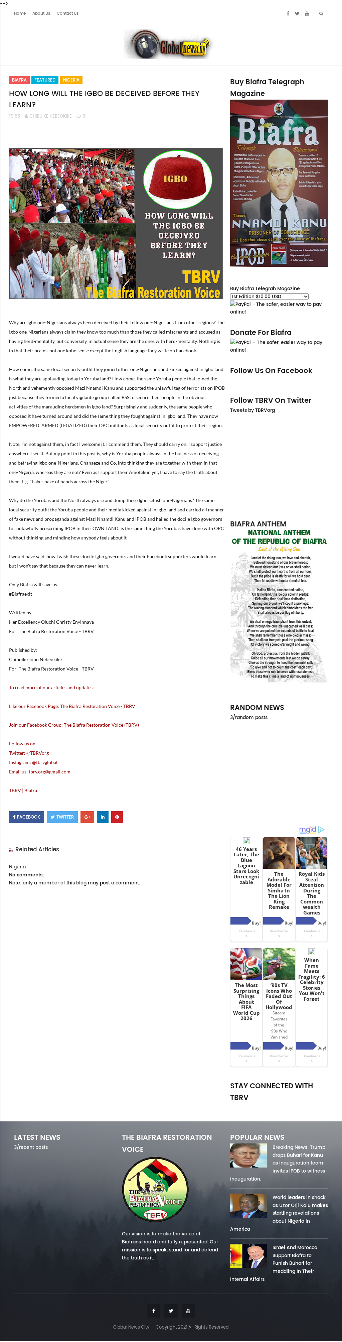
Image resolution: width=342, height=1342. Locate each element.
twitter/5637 (279, 1107)
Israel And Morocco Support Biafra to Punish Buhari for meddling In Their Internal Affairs (273, 1263)
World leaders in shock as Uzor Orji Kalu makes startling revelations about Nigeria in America (279, 1213)
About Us (41, 13)
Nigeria (71, 80)
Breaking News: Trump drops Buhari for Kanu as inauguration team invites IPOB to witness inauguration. (277, 1163)
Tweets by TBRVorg (252, 410)
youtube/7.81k (314, 1107)
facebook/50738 (244, 1107)
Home (20, 13)
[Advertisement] (279, 466)
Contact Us (67, 13)
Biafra (19, 80)
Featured (44, 80)
